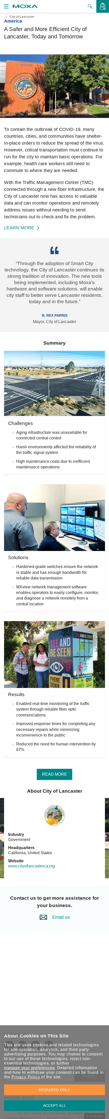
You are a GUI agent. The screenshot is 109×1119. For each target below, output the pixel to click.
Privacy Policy (25, 1077)
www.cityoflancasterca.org (31, 866)
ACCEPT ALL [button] (54, 1105)
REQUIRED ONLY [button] (54, 1090)
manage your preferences (29, 1068)
